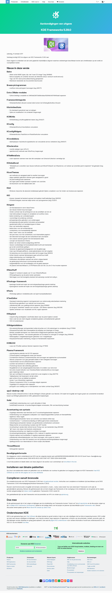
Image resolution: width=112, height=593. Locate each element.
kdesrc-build (28, 491)
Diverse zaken (50, 568)
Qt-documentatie (31, 561)
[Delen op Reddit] (56, 580)
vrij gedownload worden (50, 481)
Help (68, 561)
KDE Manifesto (91, 568)
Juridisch (102, 587)
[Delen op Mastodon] (44, 580)
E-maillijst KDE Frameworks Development (22, 505)
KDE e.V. (89, 561)
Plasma (9, 559)
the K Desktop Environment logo (59, 587)
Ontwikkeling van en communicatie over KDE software (76, 564)
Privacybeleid (70, 570)
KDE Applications (11, 561)
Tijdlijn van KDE (91, 566)
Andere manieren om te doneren (31, 551)
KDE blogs (49, 561)
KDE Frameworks (11, 564)
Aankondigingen (51, 559)
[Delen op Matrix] (41, 580)
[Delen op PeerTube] (65, 580)
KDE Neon (9, 568)
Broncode (29, 566)
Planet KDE (50, 564)
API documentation (41, 547)
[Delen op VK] (68, 580)
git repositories (82, 503)
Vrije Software (30, 516)
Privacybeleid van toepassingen (75, 572)
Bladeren (81, 551)
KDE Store (89, 559)
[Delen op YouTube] (62, 580)
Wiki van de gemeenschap (74, 559)
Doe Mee (25, 522)
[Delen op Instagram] (71, 580)
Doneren (37, 544)
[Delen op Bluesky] (47, 580)
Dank (48, 570)
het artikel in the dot (70, 462)
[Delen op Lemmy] (59, 580)
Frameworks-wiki (89, 505)
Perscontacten (51, 566)
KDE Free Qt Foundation (93, 564)
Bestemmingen (71, 568)
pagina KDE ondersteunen (58, 520)
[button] (97, 2)
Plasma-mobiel (11, 566)
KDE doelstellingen (31, 564)
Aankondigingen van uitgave (56, 23)
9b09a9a (20, 588)
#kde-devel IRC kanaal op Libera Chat (39, 507)
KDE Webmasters (24, 587)
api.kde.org (64, 494)
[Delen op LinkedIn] (53, 580)
